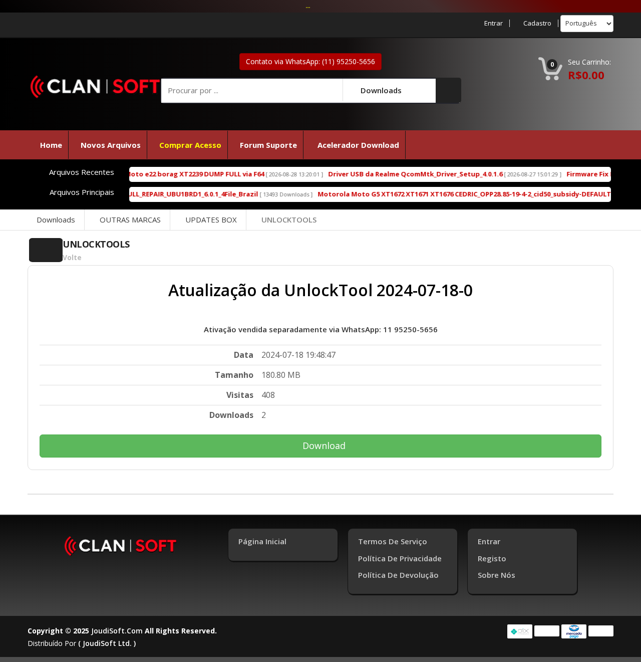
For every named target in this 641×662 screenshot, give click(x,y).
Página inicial (262, 541)
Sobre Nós (496, 575)
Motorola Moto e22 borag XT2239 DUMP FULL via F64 (155, 173)
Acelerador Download (357, 145)
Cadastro (537, 23)
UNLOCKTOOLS (288, 219)
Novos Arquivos (111, 145)
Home (51, 145)
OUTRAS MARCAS (130, 219)
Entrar (493, 23)
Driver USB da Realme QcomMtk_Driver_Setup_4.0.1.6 (392, 173)
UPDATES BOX (211, 219)
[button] (448, 90)
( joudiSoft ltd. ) (107, 643)
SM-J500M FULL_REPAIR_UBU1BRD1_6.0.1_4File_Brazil (152, 193)
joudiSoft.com (117, 630)
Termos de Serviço (392, 541)
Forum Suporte (268, 145)
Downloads (56, 219)
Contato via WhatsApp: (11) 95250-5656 (310, 61)
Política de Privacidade (400, 558)
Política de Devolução (398, 575)
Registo (492, 558)
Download (324, 445)
